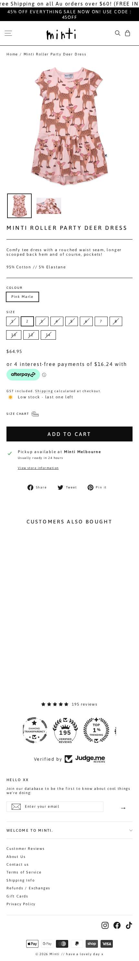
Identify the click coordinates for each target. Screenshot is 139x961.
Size (10, 312)
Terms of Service (24, 872)
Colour (14, 287)
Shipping (44, 391)
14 (48, 335)
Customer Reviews (25, 848)
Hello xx (17, 779)
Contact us (17, 864)
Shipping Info (20, 880)
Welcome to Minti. (29, 830)
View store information (38, 468)
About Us (16, 857)
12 (30, 335)
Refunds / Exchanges (28, 888)
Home (12, 54)
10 (13, 335)
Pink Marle (22, 297)
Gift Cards (17, 896)
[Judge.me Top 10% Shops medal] (100, 730)
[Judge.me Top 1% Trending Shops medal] (69, 730)
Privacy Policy (21, 904)
